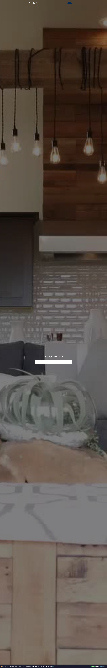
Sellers (49, 3)
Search (42, 3)
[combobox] (67, 362)
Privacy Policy (54, 666)
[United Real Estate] (33, 3)
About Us (53, 3)
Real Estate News (60, 3)
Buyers (46, 3)
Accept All (93, 666)
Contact (65, 3)
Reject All (97, 666)
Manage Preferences (102, 666)
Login (70, 3)
